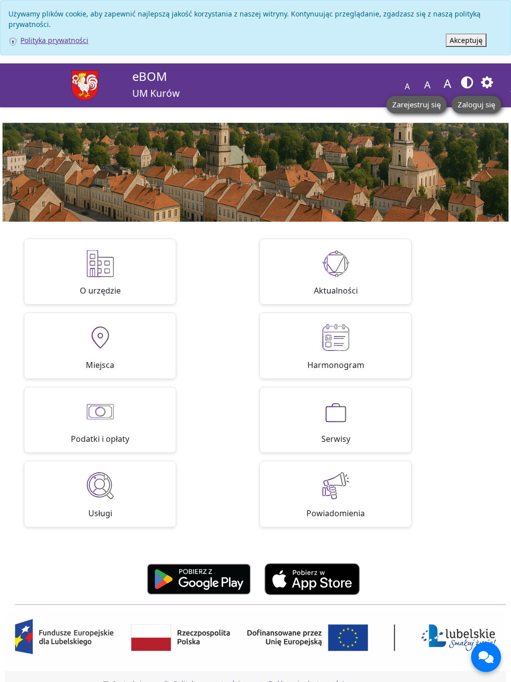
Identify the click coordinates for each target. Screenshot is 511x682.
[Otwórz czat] (486, 657)
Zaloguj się (476, 104)
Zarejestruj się (416, 104)
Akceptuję (466, 40)
